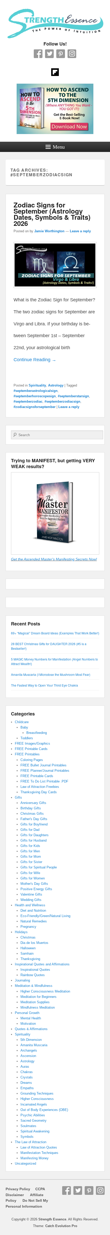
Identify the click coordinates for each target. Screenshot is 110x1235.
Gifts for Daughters (34, 835)
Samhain (27, 953)
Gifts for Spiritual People (38, 867)
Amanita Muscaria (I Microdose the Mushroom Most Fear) (50, 674)
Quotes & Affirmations (31, 1029)
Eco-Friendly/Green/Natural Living (45, 916)
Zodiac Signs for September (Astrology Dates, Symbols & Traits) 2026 (52, 214)
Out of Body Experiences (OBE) (44, 1110)
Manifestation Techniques (39, 1153)
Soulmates (28, 1126)
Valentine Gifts (31, 894)
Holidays (21, 932)
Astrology (55, 385)
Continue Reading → (35, 359)
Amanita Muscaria (33, 1045)
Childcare (22, 722)
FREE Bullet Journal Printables (43, 765)
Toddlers (26, 738)
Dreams (26, 1083)
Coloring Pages (31, 760)
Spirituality (37, 385)
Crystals (26, 1077)
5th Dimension (31, 1040)
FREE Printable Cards (31, 749)
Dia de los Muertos (34, 943)
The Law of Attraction (30, 1142)
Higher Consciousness (37, 1099)
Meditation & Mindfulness (33, 986)
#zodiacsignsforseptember (35, 407)
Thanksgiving (30, 959)
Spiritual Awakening (34, 1131)
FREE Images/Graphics (32, 743)
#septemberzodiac (28, 401)
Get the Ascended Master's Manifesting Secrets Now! (54, 559)
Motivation (28, 1024)
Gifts (18, 797)
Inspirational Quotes (35, 970)
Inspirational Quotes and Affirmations (42, 964)
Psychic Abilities (32, 1115)
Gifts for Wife (30, 873)
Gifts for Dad (29, 830)
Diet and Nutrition (33, 910)
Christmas (28, 937)
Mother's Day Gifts (34, 884)
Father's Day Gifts (33, 819)
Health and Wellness (30, 905)
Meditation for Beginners (38, 997)
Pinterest (60, 53)
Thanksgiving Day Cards (38, 792)
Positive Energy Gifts (36, 889)
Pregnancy (28, 927)
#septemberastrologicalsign (36, 391)
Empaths (27, 1088)
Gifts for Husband (33, 840)
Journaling (22, 980)
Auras (24, 1066)
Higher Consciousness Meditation (45, 991)
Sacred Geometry (33, 1120)
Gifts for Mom (30, 856)
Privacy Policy (18, 1189)
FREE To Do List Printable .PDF (44, 781)
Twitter (49, 53)
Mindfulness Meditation (37, 1007)
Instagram (72, 53)
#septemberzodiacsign (62, 401)
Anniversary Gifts (33, 803)
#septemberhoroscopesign (35, 396)
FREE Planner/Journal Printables (44, 771)
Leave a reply (80, 231)
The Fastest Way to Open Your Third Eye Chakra (44, 685)
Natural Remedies (33, 921)
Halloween (28, 948)
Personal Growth (27, 1013)
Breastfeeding (36, 733)
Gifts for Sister (31, 862)
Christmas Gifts (32, 813)
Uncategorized (25, 1163)
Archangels (28, 1050)
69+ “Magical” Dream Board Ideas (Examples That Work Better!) (55, 633)
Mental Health (30, 1018)
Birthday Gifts (30, 808)
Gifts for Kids (30, 846)
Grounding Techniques (36, 1093)
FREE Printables (27, 754)
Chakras (26, 1072)
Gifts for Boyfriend (34, 824)
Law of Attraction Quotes (38, 1147)
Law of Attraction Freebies (39, 787)
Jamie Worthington (49, 231)
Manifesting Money (34, 1158)
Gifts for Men (30, 851)
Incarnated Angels (33, 1104)
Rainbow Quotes (32, 975)
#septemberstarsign (73, 396)
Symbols (27, 1137)
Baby (24, 727)
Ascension (28, 1056)
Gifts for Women (32, 878)
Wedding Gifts (30, 900)
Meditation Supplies (35, 1002)
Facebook (38, 53)
